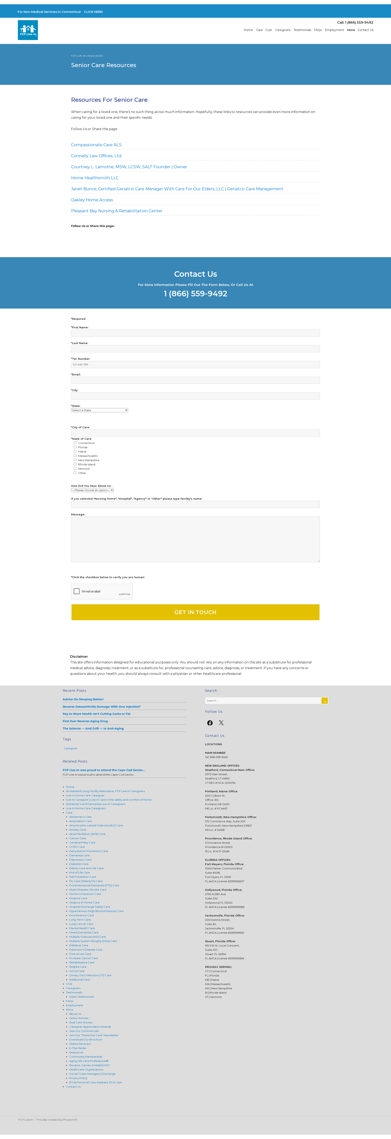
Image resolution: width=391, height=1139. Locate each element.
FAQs (318, 30)
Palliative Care (78, 945)
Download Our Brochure (85, 1039)
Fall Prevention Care (82, 876)
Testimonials (302, 30)
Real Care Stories (80, 1022)
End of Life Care (79, 872)
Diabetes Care (79, 864)
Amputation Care (80, 821)
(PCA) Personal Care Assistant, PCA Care (95, 1082)
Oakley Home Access (92, 199)
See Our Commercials (84, 1031)
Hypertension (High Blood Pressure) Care (96, 911)
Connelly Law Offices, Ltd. (96, 155)
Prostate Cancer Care (83, 958)
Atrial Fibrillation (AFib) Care (87, 834)
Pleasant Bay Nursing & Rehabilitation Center (117, 210)
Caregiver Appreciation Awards (90, 1026)
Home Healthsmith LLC (95, 177)
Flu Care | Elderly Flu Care (86, 881)
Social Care (77, 971)
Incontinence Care (81, 915)
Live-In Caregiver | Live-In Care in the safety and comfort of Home (109, 799)
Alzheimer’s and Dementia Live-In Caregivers (95, 804)
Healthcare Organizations (86, 1069)
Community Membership (85, 1056)
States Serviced (79, 1043)
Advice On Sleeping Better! (83, 699)
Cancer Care (77, 838)
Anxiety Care (77, 829)
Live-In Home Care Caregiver (85, 795)
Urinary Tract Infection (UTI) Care (90, 975)
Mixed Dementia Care (84, 932)
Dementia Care (79, 855)
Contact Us (365, 30)
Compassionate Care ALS (96, 144)
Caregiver (70, 748)
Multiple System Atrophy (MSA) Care (93, 941)
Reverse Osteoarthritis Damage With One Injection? (102, 706)
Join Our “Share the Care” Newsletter (93, 1035)
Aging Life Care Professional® (88, 1061)
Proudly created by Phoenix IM (57, 1119)
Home (248, 30)
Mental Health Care (82, 928)
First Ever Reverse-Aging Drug (85, 721)
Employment (334, 30)
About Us (75, 1013)
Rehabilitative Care (81, 962)
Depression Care (80, 859)
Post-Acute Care (80, 953)
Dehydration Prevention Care (88, 851)
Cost (268, 30)
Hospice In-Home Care (84, 902)
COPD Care (77, 846)
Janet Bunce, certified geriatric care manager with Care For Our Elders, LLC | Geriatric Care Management (177, 188)
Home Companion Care (85, 893)
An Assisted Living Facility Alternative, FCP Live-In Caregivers (105, 791)
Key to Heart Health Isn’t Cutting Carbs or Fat (97, 714)
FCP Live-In (25, 1119)
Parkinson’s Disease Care (85, 949)
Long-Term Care (80, 919)
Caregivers (282, 30)
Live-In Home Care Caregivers (86, 808)
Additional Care (79, 979)
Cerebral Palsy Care (82, 842)
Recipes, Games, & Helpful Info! (89, 1065)
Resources (76, 1052)
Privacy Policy (78, 1078)
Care (259, 30)
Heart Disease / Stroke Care (87, 889)
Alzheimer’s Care (80, 816)
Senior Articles (78, 1018)
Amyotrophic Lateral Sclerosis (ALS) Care (96, 825)
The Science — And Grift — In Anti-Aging (93, 728)
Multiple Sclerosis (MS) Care (87, 936)
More (351, 30)
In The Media (77, 1048)
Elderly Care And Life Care (86, 868)
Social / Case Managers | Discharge (92, 1073)
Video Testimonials (81, 996)
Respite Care (78, 966)
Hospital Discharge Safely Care (89, 906)
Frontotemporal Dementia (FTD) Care (94, 885)
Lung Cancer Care (81, 923)
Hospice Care (78, 898)
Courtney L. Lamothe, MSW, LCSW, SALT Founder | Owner (129, 166)
